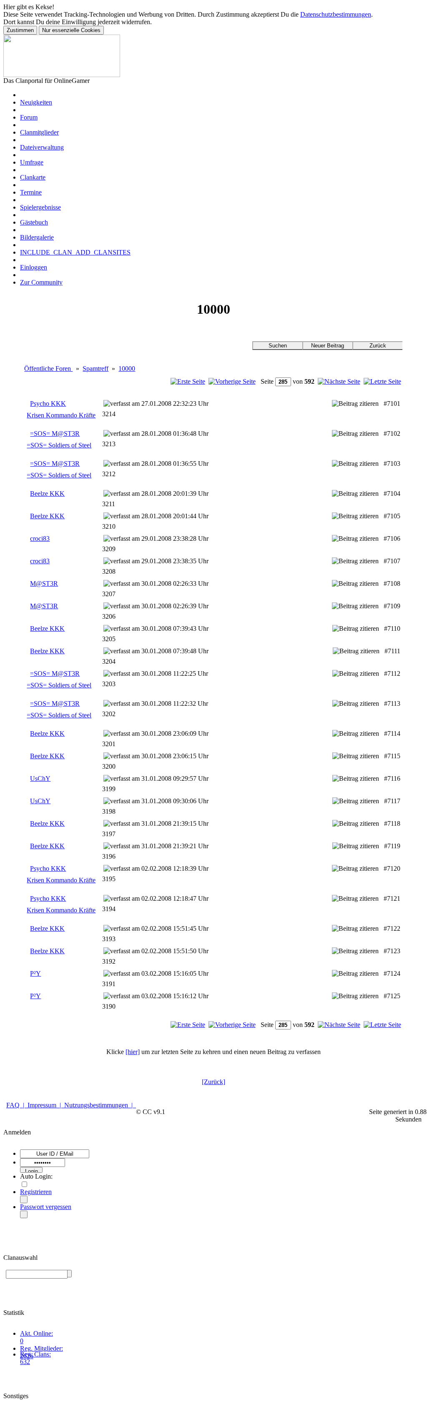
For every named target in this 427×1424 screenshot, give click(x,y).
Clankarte (32, 177)
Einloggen (33, 267)
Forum (29, 117)
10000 (126, 368)
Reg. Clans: (35, 1354)
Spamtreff (95, 368)
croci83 (40, 538)
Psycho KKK (48, 403)
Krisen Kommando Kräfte (61, 415)
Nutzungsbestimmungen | (100, 1105)
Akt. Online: (36, 1333)
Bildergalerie (37, 237)
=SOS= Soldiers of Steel (59, 445)
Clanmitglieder (39, 132)
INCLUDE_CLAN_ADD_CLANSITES (75, 252)
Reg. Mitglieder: (41, 1348)
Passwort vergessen (45, 1206)
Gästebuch (34, 222)
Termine (31, 192)
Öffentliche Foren (48, 368)
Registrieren (36, 1191)
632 (25, 1361)
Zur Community (41, 282)
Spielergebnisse (40, 207)
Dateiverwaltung (42, 147)
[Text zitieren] (355, 403)
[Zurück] (213, 1081)
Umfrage (31, 162)
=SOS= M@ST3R (55, 433)
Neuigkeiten (36, 102)
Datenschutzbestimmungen (335, 14)
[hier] (133, 1051)
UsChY (40, 778)
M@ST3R (44, 583)
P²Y (35, 973)
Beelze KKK (47, 493)
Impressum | (46, 1105)
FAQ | (17, 1105)
